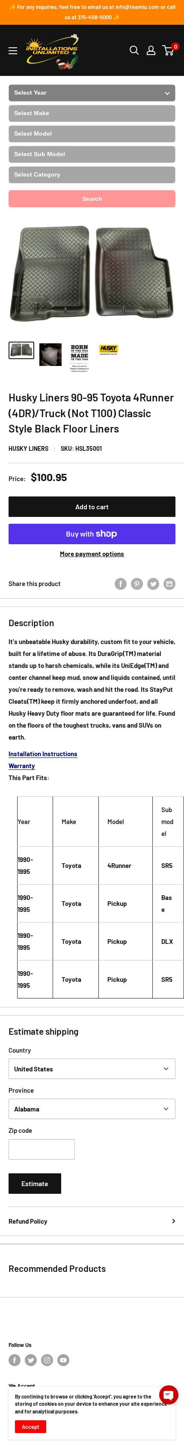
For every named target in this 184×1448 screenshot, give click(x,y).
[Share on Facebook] (121, 583)
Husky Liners (28, 448)
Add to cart (92, 506)
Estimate (34, 1183)
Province (21, 1090)
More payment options (92, 553)
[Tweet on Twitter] (153, 583)
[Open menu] (13, 50)
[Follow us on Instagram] (47, 1360)
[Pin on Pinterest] (137, 583)
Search (92, 198)
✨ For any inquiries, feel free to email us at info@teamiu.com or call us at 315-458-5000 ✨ (92, 11)
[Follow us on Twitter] (31, 1360)
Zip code (20, 1130)
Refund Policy (28, 1221)
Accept (30, 1426)
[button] (168, 1394)
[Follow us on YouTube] (63, 1360)
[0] (168, 50)
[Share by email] (169, 583)
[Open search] (134, 50)
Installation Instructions (43, 753)
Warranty (22, 765)
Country (20, 1050)
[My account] (151, 50)
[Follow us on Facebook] (15, 1360)
